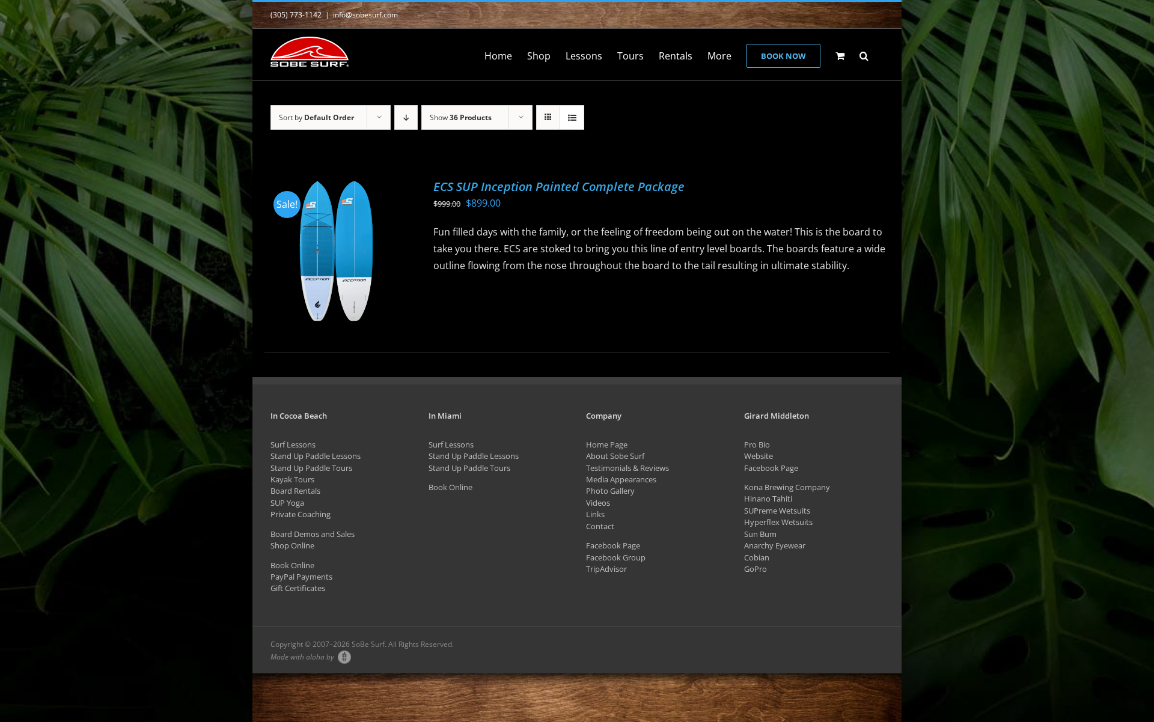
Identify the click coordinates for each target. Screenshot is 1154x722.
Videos (598, 502)
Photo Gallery (610, 490)
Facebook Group (616, 557)
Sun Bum (760, 534)
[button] (864, 54)
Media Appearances (621, 479)
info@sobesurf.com (365, 15)
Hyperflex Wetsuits (778, 522)
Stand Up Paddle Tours (311, 468)
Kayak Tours (292, 479)
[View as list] (572, 117)
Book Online (292, 565)
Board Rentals (295, 490)
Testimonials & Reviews (627, 468)
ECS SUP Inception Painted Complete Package (559, 186)
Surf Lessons (293, 444)
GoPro (755, 568)
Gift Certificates (297, 588)
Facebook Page (613, 545)
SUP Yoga (287, 502)
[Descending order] (406, 117)
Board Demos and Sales (312, 534)
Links (595, 514)
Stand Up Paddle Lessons (315, 455)
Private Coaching (300, 514)
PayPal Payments (301, 576)
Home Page (606, 444)
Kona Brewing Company (787, 487)
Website (758, 455)
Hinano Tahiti (768, 498)
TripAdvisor (606, 568)
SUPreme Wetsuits (777, 510)
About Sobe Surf (615, 455)
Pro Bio (757, 444)
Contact (600, 526)
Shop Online (292, 545)
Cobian (756, 557)
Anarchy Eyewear (774, 545)
